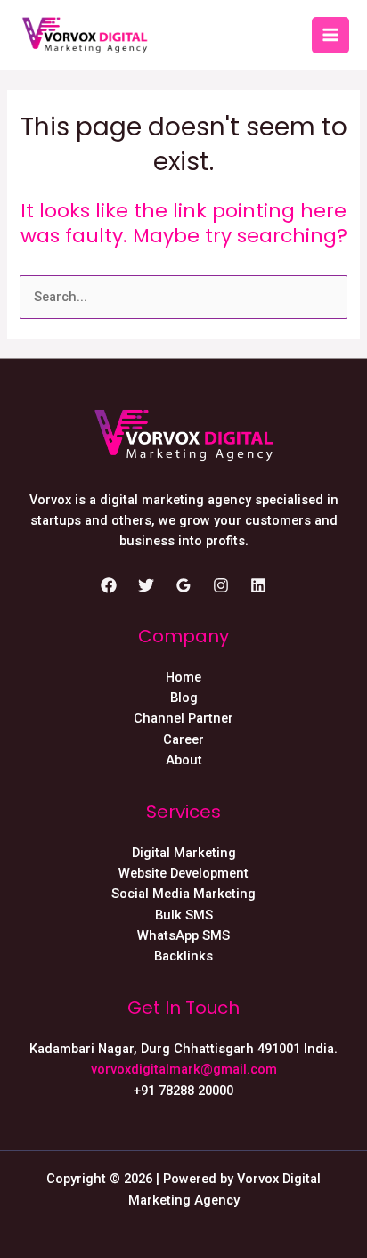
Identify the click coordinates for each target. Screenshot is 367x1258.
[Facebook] (109, 585)
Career (183, 739)
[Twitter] (146, 585)
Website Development (183, 873)
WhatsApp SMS (183, 935)
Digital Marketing (184, 853)
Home (183, 677)
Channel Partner (183, 718)
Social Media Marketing (183, 894)
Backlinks (183, 956)
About (184, 760)
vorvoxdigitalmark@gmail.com (184, 1069)
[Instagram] (221, 585)
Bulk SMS (184, 915)
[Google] (183, 585)
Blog (184, 698)
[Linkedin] (258, 585)
